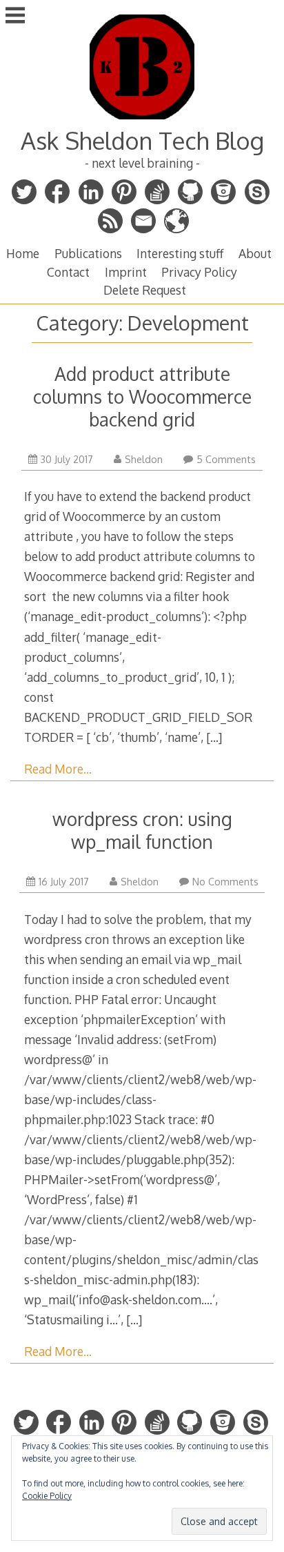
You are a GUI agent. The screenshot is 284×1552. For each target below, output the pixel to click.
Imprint (126, 271)
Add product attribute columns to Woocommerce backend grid (142, 396)
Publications (88, 253)
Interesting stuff (179, 253)
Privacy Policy (199, 271)
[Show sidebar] (15, 17)
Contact (68, 271)
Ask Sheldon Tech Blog (142, 140)
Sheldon (144, 459)
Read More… (58, 768)
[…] (214, 737)
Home (22, 253)
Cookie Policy (47, 1496)
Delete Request (144, 289)
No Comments (225, 881)
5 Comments (226, 459)
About (255, 253)
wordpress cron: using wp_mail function (142, 830)
